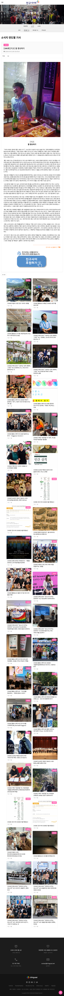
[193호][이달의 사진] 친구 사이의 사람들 (18, 303)
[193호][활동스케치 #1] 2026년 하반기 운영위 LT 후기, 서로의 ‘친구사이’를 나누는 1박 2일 (18, 401)
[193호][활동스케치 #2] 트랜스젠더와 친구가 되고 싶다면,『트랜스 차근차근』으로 (44, 405)
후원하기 (47, 985)
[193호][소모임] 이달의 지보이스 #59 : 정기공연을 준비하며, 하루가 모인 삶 (17, 499)
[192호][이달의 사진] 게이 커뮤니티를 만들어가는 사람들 (43, 565)
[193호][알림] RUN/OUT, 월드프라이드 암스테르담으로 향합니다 (44, 533)
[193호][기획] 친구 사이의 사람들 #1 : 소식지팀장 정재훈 (17, 467)
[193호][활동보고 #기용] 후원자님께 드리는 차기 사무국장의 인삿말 (19, 334)
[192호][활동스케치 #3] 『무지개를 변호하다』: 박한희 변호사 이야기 (16, 692)
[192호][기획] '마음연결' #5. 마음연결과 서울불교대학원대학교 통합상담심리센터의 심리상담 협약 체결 (18, 790)
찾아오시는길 (39, 985)
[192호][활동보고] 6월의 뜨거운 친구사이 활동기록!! (18, 594)
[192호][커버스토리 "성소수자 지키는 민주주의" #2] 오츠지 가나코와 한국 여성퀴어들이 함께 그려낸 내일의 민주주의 (18, 627)
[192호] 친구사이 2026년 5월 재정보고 (17, 822)
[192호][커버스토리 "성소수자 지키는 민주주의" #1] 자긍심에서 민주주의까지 (44, 597)
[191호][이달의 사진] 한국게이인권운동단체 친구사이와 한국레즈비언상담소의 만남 (16, 854)
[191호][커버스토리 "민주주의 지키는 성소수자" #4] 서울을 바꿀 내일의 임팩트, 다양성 (44, 922)
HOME (24, 17)
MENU (2, 2)
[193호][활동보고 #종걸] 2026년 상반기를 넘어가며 (44, 304)
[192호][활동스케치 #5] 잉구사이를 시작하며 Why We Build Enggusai (16, 724)
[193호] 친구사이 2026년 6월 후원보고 (17, 530)
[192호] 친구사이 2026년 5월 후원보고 (43, 826)
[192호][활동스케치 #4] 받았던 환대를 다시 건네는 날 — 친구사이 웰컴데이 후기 (45, 698)
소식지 (32, 17)
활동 (28, 17)
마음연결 (53, 985)
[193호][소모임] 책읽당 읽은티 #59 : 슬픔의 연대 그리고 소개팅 (43, 471)
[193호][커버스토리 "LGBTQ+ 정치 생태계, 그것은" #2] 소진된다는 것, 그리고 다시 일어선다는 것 (19, 367)
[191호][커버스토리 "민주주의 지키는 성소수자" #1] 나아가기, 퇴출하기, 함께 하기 (17, 888)
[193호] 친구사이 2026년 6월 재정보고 (43, 502)
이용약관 (11, 985)
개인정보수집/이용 (30, 985)
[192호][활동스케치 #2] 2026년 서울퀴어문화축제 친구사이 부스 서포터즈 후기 (44, 665)
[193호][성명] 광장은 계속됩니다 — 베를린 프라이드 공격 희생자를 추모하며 (18, 562)
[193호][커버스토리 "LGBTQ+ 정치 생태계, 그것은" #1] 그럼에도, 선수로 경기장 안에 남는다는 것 (45, 337)
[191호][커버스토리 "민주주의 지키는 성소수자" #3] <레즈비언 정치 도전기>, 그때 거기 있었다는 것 (17, 922)
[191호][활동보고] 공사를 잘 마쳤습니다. (44, 856)
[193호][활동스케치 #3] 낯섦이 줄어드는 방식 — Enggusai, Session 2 (18, 435)
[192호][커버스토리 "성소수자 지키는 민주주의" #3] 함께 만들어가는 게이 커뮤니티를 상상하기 (43, 631)
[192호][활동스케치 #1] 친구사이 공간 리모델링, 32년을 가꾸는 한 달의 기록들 (17, 660)
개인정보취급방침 (19, 985)
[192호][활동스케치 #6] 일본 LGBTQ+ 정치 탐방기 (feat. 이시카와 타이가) (43, 730)
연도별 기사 (38, 17)
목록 (4, 274)
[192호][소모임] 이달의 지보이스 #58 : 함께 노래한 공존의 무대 (43, 762)
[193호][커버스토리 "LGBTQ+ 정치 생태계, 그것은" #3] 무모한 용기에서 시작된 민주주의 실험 (45, 371)
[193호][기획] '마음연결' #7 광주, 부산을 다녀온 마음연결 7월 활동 (44, 438)
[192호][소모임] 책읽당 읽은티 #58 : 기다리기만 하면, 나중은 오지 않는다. (17, 756)
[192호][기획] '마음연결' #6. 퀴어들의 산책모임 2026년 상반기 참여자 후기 (43, 794)
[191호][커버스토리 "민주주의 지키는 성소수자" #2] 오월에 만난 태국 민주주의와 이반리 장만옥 (44, 888)
